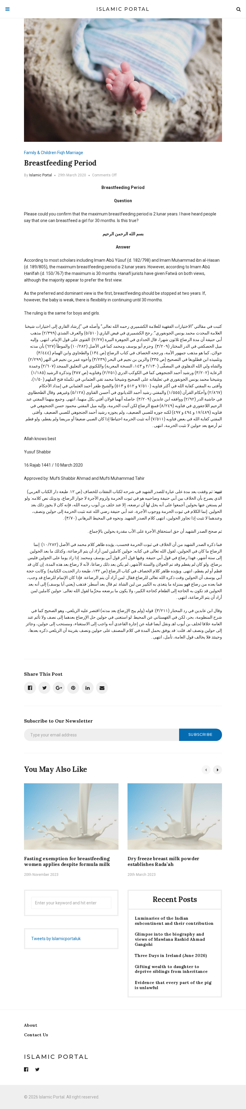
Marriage (74, 152)
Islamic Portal (123, 9)
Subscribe (200, 734)
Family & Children (40, 152)
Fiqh (61, 152)
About (30, 1025)
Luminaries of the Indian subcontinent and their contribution (174, 921)
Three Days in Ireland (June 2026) (171, 955)
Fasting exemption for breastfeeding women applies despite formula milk (67, 861)
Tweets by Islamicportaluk (56, 938)
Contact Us (36, 1034)
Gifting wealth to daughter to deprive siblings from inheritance (171, 969)
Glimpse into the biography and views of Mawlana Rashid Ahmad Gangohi (170, 939)
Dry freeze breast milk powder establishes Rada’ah (163, 861)
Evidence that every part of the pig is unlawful (173, 985)
